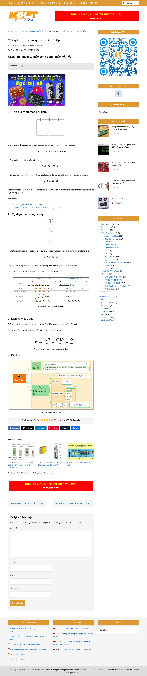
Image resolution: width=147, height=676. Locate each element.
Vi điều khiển (110, 289)
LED (106, 254)
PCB (103, 314)
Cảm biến (108, 242)
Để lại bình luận (38, 45)
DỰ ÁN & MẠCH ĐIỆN (107, 224)
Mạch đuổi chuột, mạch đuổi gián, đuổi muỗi (28, 649)
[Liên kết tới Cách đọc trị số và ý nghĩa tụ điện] (80, 452)
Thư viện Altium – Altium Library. (79, 629)
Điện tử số (105, 306)
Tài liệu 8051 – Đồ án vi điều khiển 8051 (26, 644)
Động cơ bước (111, 245)
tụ (56, 473)
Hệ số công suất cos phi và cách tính (27, 205)
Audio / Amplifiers (112, 236)
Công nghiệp (106, 227)
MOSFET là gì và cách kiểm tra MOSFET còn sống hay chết (37, 207)
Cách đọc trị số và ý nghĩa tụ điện (78, 463)
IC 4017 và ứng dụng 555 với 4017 (76, 649)
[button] (42, 420)
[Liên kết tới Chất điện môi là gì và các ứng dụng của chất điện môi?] (51, 452)
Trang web (14, 589)
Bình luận (14, 528)
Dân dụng (105, 230)
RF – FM (108, 265)
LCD (106, 251)
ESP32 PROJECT (112, 280)
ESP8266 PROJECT (113, 283)
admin (57, 634)
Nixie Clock (105, 292)
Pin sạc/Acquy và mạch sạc (116, 262)
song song (51, 473)
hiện (20, 66)
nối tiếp (43, 473)
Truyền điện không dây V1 (21, 660)
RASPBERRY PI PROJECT (116, 286)
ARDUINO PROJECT (113, 277)
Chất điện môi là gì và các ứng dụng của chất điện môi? (50, 463)
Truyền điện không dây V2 (122, 199)
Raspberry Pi (106, 317)
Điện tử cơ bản (43, 31)
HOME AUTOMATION (110, 271)
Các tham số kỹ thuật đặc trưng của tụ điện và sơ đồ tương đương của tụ (20, 465)
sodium (58, 629)
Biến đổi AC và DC (112, 239)
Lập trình (104, 274)
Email (13, 576)
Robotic (108, 268)
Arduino (104, 300)
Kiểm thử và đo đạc (112, 248)
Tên (12, 563)
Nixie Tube (105, 311)
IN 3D (103, 308)
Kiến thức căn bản (27, 31)
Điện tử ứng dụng (108, 233)
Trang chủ (14, 31)
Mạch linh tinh (110, 257)
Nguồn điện (109, 260)
